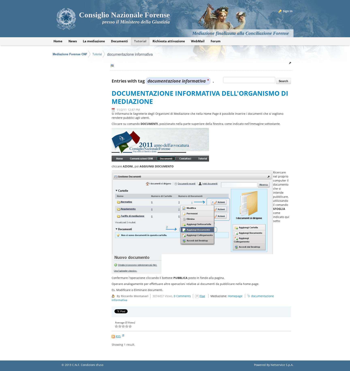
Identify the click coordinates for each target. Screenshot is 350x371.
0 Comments (182, 296)
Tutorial (97, 54)
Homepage (235, 296)
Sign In (287, 11)
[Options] (290, 63)
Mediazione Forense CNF (70, 54)
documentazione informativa (130, 54)
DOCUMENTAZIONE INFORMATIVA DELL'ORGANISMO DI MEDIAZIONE (200, 97)
